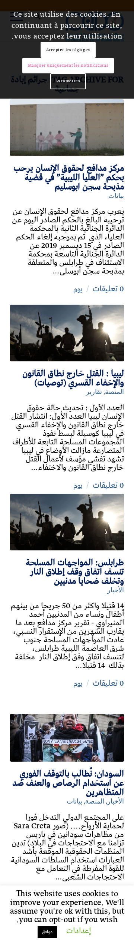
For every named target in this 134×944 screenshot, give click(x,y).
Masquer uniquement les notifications (68, 65)
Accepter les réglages (68, 50)
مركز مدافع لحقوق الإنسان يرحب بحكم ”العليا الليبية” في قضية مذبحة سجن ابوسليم (68, 177)
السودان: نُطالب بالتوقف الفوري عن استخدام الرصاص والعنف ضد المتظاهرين (68, 783)
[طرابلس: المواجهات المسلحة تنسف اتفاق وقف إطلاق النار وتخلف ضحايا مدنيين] (67, 522)
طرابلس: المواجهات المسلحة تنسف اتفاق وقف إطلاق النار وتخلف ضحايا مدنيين (75, 571)
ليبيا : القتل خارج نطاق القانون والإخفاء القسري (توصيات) (73, 378)
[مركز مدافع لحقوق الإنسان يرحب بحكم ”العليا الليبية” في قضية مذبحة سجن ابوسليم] (67, 127)
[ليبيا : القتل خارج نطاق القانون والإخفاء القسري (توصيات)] (67, 333)
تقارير (94, 391)
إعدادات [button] (78, 931)
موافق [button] (47, 932)
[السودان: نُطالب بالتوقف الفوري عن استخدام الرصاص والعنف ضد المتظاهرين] (67, 738)
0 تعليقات (108, 289)
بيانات (116, 195)
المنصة (114, 391)
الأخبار (115, 589)
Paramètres (68, 81)
